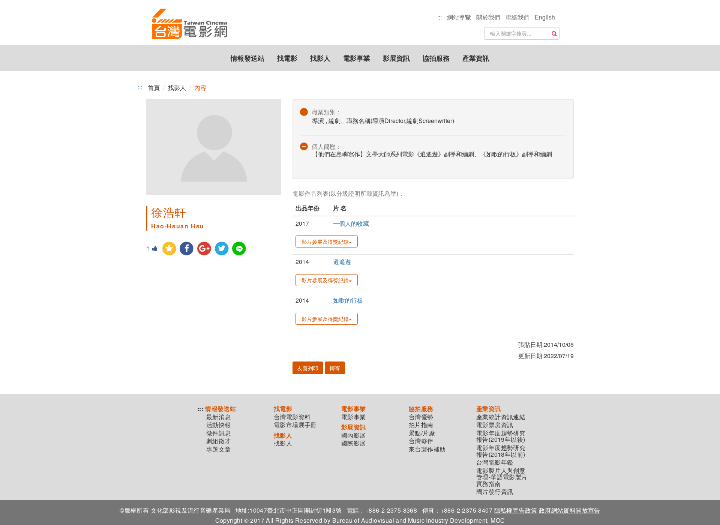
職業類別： (327, 112)
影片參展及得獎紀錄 (325, 241)
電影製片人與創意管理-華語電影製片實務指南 (502, 477)
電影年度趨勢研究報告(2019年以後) (500, 436)
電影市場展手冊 (295, 425)
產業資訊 (475, 58)
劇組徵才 (218, 441)
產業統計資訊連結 (500, 417)
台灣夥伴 (421, 441)
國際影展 (353, 443)
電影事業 (356, 58)
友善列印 (307, 368)
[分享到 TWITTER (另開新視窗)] (222, 249)
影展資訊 (396, 58)
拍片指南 (421, 425)
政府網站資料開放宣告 (569, 510)
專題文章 (218, 449)
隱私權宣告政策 (515, 510)
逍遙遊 (342, 261)
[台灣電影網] (189, 24)
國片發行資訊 (494, 491)
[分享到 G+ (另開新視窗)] (204, 249)
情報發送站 (247, 58)
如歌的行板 (348, 300)
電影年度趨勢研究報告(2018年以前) (500, 451)
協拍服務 (436, 58)
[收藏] (169, 249)
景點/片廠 (422, 433)
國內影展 (353, 435)
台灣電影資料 (292, 417)
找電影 (287, 58)
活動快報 (218, 425)
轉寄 (335, 368)
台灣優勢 (421, 417)
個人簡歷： (327, 146)
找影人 (320, 58)
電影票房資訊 (494, 425)
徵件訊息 (218, 433)
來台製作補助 (427, 449)
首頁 (154, 87)
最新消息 (218, 417)
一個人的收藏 (351, 223)
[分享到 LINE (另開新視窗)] (239, 249)
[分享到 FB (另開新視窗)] (187, 249)
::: (439, 17)
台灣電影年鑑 (494, 462)
